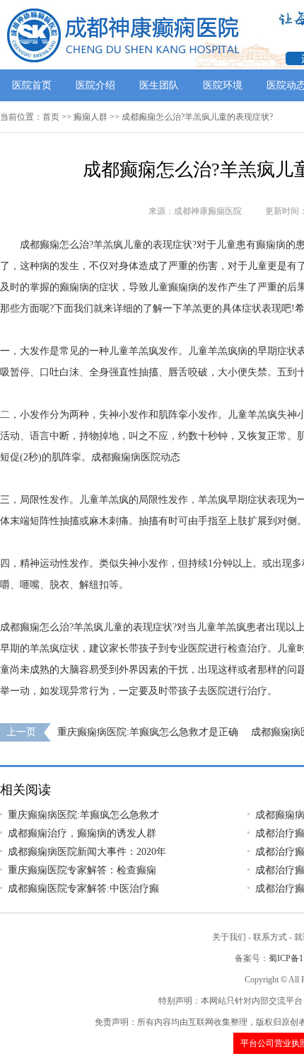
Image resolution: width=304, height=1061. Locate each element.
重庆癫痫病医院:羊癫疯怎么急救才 (83, 815)
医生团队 (159, 85)
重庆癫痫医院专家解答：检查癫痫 (82, 870)
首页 (50, 117)
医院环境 (222, 85)
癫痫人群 (90, 117)
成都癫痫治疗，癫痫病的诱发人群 (82, 833)
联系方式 (270, 937)
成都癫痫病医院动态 (135, 457)
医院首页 (32, 85)
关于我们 (229, 937)
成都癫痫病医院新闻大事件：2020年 (87, 851)
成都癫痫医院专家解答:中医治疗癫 (83, 888)
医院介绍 (95, 85)
